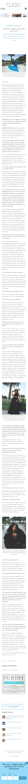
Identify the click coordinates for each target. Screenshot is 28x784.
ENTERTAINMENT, (10, 25)
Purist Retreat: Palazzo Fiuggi (13, 727)
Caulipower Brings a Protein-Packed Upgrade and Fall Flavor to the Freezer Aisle (15, 717)
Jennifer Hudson (12, 661)
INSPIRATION (18, 25)
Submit (22, 778)
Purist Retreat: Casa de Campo (14, 722)
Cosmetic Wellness (13, 756)
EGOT (4, 661)
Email (15, 775)
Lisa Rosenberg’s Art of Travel (13, 739)
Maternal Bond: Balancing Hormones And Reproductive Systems (14, 751)
